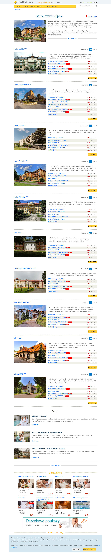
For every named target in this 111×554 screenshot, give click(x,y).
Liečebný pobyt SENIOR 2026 (57, 63)
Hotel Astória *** (21, 161)
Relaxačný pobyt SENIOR (25, 476)
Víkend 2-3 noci (59, 476)
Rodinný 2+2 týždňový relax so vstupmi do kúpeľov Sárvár (44, 499)
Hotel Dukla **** (20, 49)
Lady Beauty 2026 (53, 66)
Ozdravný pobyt (53, 73)
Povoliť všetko (89, 549)
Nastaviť (76, 549)
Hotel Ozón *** (20, 125)
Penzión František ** (22, 302)
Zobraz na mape (92, 16)
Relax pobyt (21, 498)
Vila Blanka (18, 233)
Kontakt (54, 6)
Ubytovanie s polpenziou (80, 498)
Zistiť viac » (35, 424)
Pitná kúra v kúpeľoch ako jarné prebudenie (47, 432)
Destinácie (25, 6)
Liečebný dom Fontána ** (25, 268)
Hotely (43, 6)
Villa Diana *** (20, 374)
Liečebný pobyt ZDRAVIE (80, 476)
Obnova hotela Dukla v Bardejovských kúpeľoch (48, 449)
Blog (48, 6)
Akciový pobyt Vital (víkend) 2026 (58, 104)
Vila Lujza (18, 338)
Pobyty (37, 6)
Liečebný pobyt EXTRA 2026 (56, 71)
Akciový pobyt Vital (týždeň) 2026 (58, 102)
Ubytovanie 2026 (60, 498)
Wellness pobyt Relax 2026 (56, 61)
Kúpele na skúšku (41, 476)
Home (18, 6)
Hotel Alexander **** (22, 85)
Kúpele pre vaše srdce (39, 416)
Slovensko (17, 9)
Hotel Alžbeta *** (21, 197)
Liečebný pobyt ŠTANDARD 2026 (58, 68)
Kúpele (31, 6)
